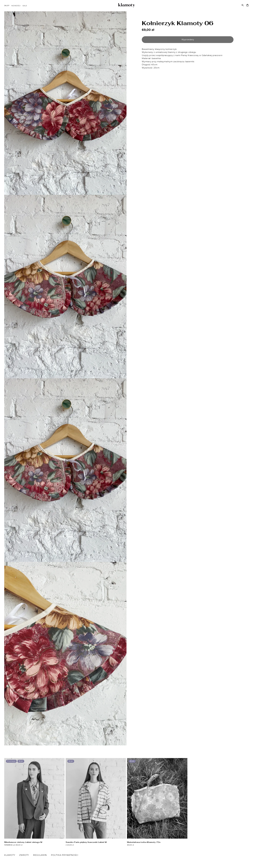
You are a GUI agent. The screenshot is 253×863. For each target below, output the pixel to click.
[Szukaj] (242, 5)
